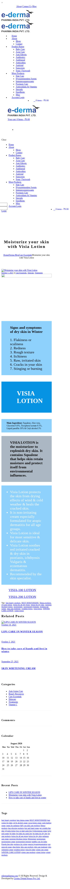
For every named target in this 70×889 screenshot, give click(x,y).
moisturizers (18, 607)
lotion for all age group (21, 605)
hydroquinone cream (39, 831)
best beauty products (13, 603)
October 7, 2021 (7, 273)
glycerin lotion (6, 605)
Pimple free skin (7, 844)
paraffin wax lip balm (39, 842)
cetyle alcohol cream (20, 823)
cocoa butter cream (34, 823)
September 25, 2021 (9, 661)
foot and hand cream (31, 828)
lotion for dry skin (37, 605)
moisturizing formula (31, 607)
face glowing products (16, 828)
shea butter (16, 847)
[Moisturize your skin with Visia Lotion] (19, 270)
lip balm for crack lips (24, 834)
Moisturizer (32, 839)
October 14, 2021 (8, 625)
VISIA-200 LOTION (22, 597)
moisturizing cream (8, 842)
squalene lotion (27, 609)
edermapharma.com (9, 876)
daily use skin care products (30, 826)
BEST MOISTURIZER (30, 603)
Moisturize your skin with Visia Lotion (25, 795)
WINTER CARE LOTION (11, 852)
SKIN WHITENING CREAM (18, 668)
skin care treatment (13, 609)
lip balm (13, 834)
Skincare (31, 273)
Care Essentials (25, 255)
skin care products (27, 847)
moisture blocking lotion (18, 839)
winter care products (28, 852)
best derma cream (23, 820)
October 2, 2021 (8, 642)
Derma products (45, 603)
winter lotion (19, 611)
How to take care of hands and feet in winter (27, 797)
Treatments (39, 273)
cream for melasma (13, 826)
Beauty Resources (16, 694)
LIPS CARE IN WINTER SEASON (22, 631)
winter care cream (42, 850)
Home (6, 255)
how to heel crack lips (24, 831)
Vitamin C (13, 704)
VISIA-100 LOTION (22, 590)
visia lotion (38, 609)
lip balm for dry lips (40, 834)
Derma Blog (14, 255)
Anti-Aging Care (16, 691)
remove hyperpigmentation (37, 844)
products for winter (20, 844)
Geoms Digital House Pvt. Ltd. (27, 878)
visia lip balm (30, 850)
